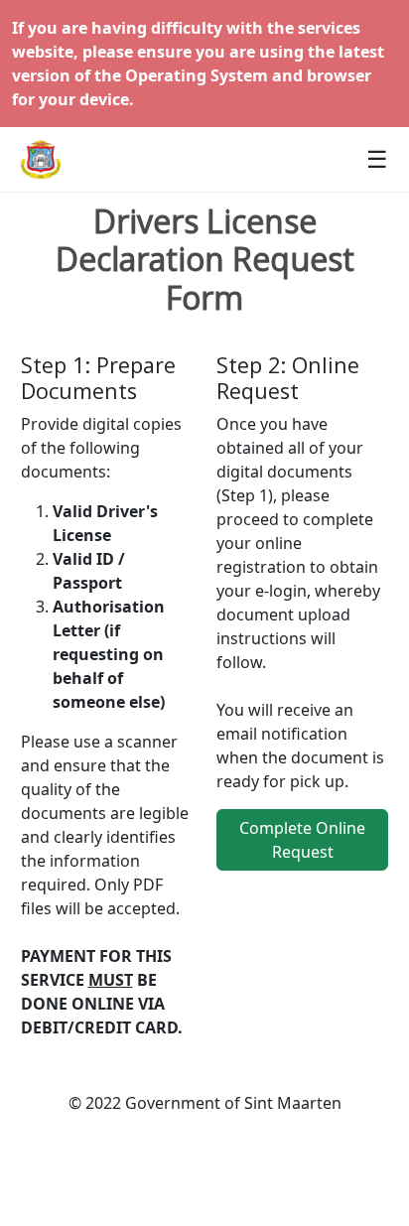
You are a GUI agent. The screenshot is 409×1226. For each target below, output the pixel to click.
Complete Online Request (302, 840)
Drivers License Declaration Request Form (205, 260)
